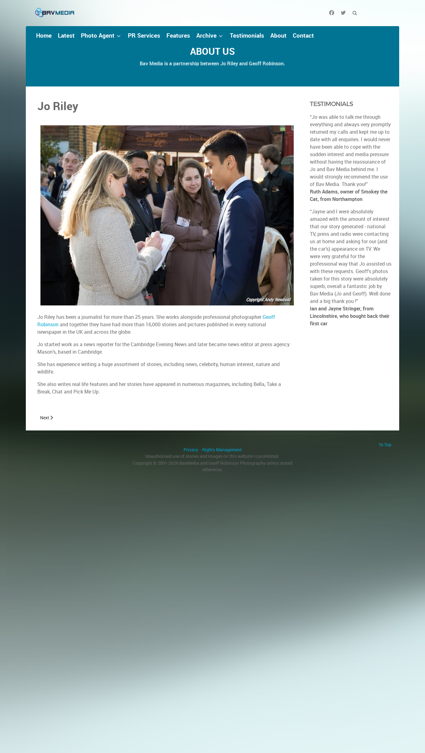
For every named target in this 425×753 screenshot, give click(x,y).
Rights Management (222, 450)
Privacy (191, 450)
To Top (385, 445)
